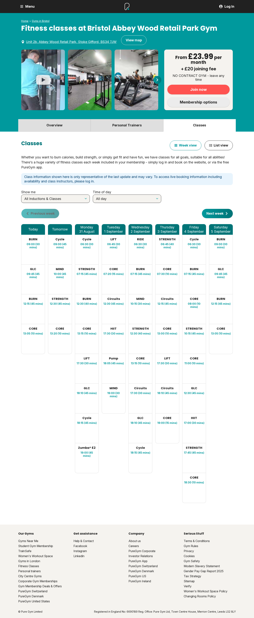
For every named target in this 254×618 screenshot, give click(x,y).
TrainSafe (24, 551)
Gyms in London (29, 561)
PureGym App (137, 561)
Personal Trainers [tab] (127, 125)
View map (134, 40)
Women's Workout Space (35, 556)
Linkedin (78, 556)
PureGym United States (34, 601)
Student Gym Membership (35, 546)
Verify (188, 586)
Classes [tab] (199, 125)
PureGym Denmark (31, 596)
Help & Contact (83, 541)
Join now (198, 89)
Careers (133, 546)
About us (134, 541)
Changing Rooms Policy (200, 596)
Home (24, 21)
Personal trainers (29, 571)
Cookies (189, 556)
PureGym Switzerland (32, 591)
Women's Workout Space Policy (205, 591)
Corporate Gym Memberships (37, 581)
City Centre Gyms (30, 576)
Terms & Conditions (197, 541)
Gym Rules (191, 546)
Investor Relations (140, 556)
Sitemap (189, 581)
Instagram (80, 551)
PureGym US (137, 576)
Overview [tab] (54, 125)
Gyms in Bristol (40, 21)
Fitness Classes (28, 566)
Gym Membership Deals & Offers (40, 586)
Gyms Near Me (28, 541)
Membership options (198, 102)
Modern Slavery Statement (202, 566)
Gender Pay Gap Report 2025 (204, 571)
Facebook (80, 546)
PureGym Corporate (141, 551)
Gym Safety (192, 561)
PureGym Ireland (139, 581)
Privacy (189, 551)
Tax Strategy (192, 576)
